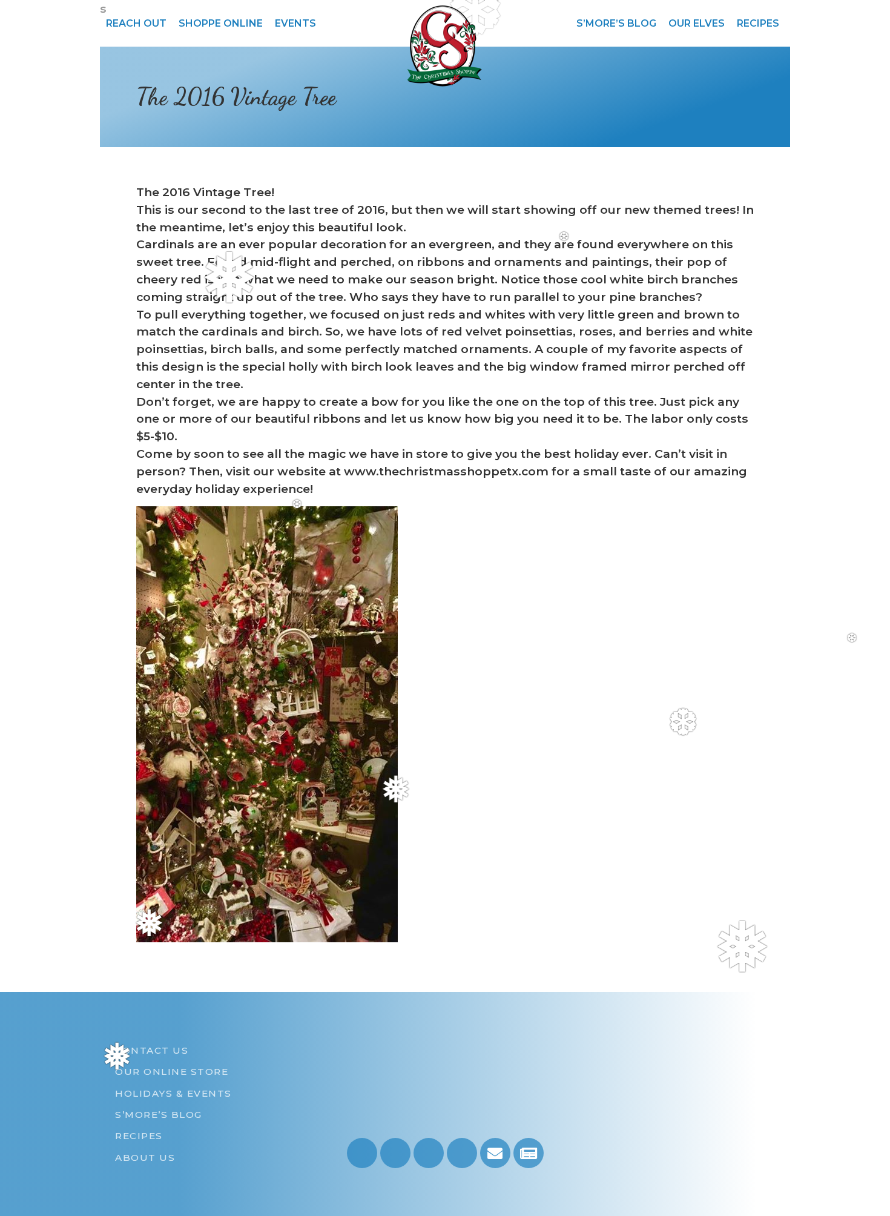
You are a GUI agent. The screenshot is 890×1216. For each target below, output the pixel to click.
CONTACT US (151, 1050)
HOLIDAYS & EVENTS (173, 1093)
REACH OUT (136, 23)
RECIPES (758, 23)
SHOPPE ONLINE (221, 23)
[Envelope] (495, 1153)
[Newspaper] (528, 1153)
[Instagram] (362, 1153)
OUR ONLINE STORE (171, 1071)
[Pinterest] (462, 1153)
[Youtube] (395, 1153)
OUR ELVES (696, 23)
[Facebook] (429, 1153)
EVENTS (295, 23)
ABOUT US (145, 1157)
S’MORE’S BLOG (616, 23)
